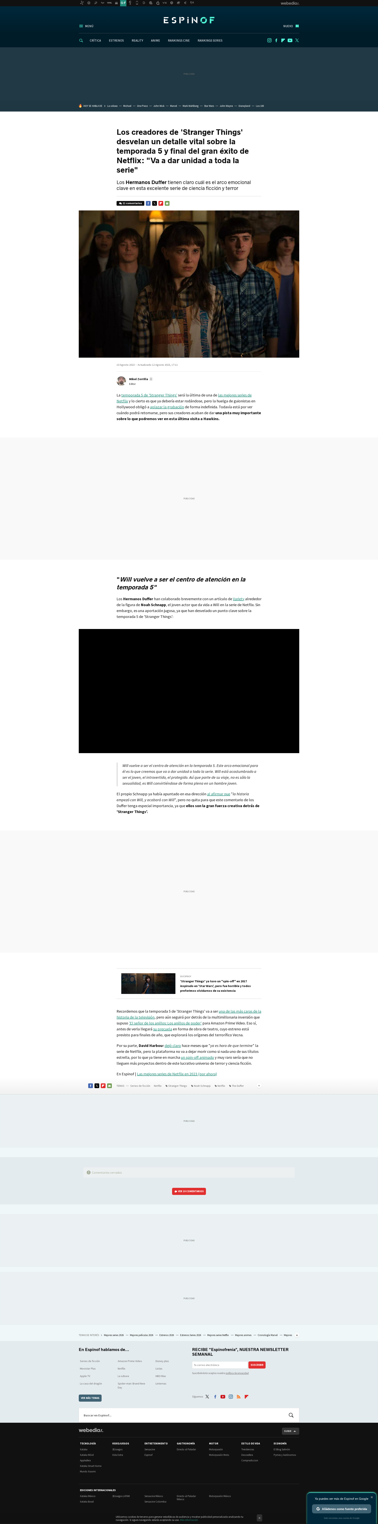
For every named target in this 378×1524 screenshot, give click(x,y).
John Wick (158, 106)
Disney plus (162, 1361)
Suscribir (257, 1365)
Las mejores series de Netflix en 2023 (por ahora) (177, 1073)
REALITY (137, 40)
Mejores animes (243, 1335)
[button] (140, 379)
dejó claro (173, 1045)
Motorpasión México (220, 1496)
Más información (189, 1520)
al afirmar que (218, 793)
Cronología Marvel (268, 1335)
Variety (238, 598)
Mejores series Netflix (218, 1335)
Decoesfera (247, 1455)
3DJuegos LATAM (121, 1496)
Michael (127, 106)
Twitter (297, 40)
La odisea (112, 106)
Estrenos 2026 (166, 1335)
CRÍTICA (95, 40)
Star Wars (209, 106)
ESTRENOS (116, 40)
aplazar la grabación (167, 406)
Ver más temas (90, 1398)
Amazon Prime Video (130, 1361)
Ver (191, 1191)
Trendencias (247, 1449)
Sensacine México (154, 1496)
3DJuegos (117, 1449)
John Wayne (226, 106)
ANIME (155, 40)
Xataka (83, 1449)
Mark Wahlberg (190, 106)
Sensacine (150, 1449)
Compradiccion (249, 1460)
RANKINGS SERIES (210, 40)
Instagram (269, 40)
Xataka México (87, 1496)
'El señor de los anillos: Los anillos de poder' (165, 1023)
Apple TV (85, 1376)
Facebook (276, 40)
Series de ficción (140, 1086)
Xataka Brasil (87, 1501)
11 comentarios (132, 203)
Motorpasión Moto (219, 1455)
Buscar (291, 1415)
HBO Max (161, 1376)
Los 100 (260, 106)
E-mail (167, 203)
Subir (287, 1431)
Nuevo (288, 26)
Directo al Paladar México (186, 1497)
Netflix (157, 1086)
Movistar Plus (88, 1368)
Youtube (290, 40)
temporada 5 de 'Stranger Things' (149, 395)
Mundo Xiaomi (88, 1471)
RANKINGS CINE (179, 40)
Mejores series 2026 (114, 1335)
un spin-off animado (197, 1057)
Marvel (173, 106)
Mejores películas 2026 (142, 1335)
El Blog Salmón (282, 1449)
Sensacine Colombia (155, 1501)
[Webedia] (91, 1430)
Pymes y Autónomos (285, 1455)
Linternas (161, 1383)
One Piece (142, 106)
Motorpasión (216, 1449)
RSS (238, 1396)
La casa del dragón (91, 1383)
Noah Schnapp (202, 1086)
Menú (89, 26)
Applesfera (85, 1460)
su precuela (162, 1028)
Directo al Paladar (186, 1449)
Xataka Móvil (87, 1455)
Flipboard (283, 40)
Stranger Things (177, 1086)
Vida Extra (117, 1455)
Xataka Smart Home (90, 1466)
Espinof (189, 20)
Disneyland (244, 106)
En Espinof (185, 976)
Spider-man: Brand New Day (131, 1385)
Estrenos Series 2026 (191, 1335)
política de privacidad (237, 1373)
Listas (159, 1368)
